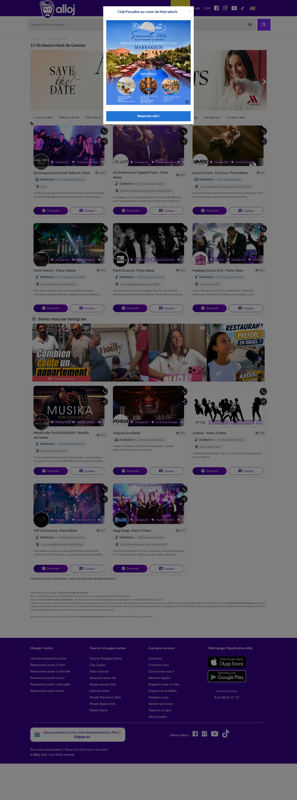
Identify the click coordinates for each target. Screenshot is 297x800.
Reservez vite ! (148, 116)
